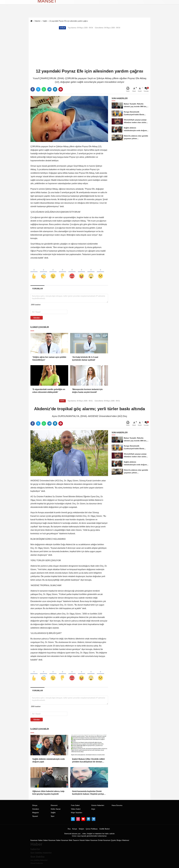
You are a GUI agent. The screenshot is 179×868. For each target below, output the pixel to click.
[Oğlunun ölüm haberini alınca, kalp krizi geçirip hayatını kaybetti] (49, 777)
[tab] (37, 288)
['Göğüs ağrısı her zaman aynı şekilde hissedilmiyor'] (49, 343)
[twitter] (38, 89)
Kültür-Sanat (55, 809)
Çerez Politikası (92, 829)
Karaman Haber (36, 840)
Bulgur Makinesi (123, 840)
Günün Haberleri (97, 805)
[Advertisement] (89, 49)
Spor (52, 816)
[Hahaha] (81, 272)
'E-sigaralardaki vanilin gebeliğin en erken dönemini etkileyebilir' (48, 390)
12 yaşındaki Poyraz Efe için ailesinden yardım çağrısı (68, 21)
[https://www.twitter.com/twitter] (73, 819)
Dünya (34, 805)
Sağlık (45, 21)
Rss (69, 829)
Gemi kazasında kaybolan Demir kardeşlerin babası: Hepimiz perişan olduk (88, 792)
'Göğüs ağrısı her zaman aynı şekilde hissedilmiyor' (49, 358)
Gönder (36, 318)
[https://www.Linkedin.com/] (88, 819)
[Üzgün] (100, 272)
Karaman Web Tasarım (70, 840)
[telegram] (49, 89)
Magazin (35, 812)
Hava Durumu (117, 805)
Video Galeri (75, 809)
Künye (74, 829)
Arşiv (93, 809)
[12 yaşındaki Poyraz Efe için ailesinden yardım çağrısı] (69, 119)
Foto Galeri (75, 805)
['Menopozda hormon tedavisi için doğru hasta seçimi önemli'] (89, 375)
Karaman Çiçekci (109, 840)
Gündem (35, 809)
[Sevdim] (53, 272)
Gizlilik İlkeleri (104, 829)
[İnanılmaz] (90, 272)
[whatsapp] (44, 89)
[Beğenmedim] (62, 272)
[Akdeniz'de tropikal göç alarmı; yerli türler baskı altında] (69, 453)
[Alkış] (43, 272)
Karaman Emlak (96, 840)
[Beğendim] (34, 272)
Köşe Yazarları (76, 812)
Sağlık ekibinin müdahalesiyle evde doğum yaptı (48, 760)
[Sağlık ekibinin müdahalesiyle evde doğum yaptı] (49, 745)
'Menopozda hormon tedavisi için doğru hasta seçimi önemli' (87, 390)
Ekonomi (54, 805)
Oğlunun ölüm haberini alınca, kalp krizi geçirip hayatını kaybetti (48, 792)
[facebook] (32, 89)
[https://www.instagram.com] (78, 819)
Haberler (37, 21)
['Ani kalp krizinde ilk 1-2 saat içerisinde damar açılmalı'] (89, 343)
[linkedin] (55, 89)
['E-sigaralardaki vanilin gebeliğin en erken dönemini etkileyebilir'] (49, 375)
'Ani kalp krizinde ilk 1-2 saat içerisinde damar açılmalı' (85, 358)
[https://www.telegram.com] (93, 819)
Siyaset (35, 816)
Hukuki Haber (85, 840)
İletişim (81, 829)
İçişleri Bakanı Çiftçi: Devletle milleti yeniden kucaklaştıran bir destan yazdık (88, 760)
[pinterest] (60, 89)
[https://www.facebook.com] (83, 819)
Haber (45, 840)
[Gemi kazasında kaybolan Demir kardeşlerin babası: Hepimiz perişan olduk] (89, 777)
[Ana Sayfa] (31, 21)
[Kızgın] (71, 272)
